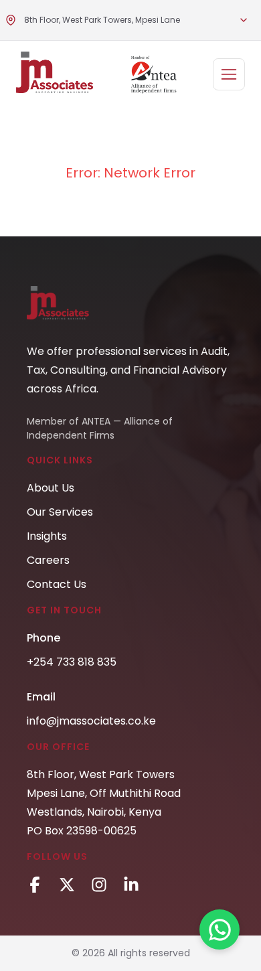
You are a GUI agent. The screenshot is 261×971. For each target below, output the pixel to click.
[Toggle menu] (244, 20)
